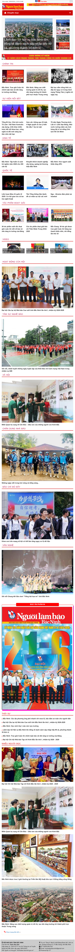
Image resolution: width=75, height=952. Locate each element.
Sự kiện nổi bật (12, 98)
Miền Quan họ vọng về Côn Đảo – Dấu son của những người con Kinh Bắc (30, 425)
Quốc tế (7, 170)
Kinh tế (7, 138)
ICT (50, 950)
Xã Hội (6, 375)
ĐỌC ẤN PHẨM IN (37, 604)
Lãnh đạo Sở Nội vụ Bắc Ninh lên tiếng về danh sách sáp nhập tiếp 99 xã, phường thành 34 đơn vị (36, 731)
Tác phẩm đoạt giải (14, 203)
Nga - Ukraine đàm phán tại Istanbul (61, 195)
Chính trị (8, 64)
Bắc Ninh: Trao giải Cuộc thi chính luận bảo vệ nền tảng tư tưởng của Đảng (13, 90)
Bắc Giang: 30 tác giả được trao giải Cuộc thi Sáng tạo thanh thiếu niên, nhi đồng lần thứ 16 (61, 230)
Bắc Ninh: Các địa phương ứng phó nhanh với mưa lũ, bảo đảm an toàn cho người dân (36, 719)
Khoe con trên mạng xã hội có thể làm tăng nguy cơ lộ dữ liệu (26, 541)
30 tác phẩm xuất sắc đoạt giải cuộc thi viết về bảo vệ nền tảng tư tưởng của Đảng (13, 229)
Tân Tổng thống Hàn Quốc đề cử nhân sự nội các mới (36, 195)
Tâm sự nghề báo (13, 314)
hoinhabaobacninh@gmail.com (54, 948)
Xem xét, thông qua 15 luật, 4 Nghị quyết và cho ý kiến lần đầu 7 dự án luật (36, 124)
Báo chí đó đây (11, 487)
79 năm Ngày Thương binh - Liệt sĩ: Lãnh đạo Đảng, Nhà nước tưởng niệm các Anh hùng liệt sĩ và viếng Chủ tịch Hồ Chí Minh (61, 127)
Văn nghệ (8, 545)
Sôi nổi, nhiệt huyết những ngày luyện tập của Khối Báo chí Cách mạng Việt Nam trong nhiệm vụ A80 (35, 370)
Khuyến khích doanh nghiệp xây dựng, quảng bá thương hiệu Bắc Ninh (37, 164)
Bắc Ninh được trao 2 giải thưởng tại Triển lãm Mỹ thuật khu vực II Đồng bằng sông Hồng (36, 879)
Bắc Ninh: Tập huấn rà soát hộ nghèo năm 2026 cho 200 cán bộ (12, 164)
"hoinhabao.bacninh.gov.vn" (25, 950)
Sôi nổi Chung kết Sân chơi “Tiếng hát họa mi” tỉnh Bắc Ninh (25, 596)
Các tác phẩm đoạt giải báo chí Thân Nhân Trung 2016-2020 (36, 229)
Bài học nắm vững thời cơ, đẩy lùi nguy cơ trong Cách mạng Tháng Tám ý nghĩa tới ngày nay (62, 91)
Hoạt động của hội (14, 262)
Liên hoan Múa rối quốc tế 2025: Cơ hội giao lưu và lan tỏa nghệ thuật (13, 196)
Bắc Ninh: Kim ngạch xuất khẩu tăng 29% (61, 163)
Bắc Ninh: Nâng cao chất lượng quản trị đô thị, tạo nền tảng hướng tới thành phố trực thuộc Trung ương (37, 91)
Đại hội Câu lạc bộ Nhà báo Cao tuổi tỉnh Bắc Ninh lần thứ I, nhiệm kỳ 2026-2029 (33, 310)
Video (6, 239)
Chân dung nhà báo (14, 428)
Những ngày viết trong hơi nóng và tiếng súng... (20, 483)
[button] (12, 932)
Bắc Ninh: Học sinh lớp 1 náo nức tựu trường (20, 726)
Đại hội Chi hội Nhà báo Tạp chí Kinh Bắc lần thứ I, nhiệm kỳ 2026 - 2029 (30, 740)
